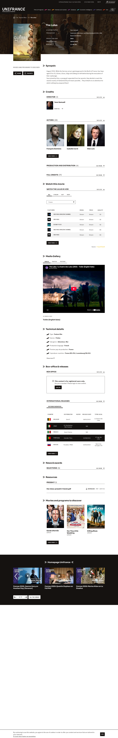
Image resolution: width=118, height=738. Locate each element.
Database (73, 9)
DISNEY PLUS (57, 224)
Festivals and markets (61, 9)
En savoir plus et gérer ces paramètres (24, 736)
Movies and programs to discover (26, 67)
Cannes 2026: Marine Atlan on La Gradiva (89, 587)
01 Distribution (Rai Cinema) (68, 426)
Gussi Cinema (68, 432)
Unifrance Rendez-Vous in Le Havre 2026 (70, 2)
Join (107, 9)
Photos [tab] (54, 261)
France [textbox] (51, 202)
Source (94, 247)
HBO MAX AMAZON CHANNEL (62, 214)
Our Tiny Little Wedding (72, 532)
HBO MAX (56, 219)
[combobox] (61, 202)
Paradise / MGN (68, 445)
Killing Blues (92, 531)
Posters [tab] (62, 261)
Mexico (55, 432)
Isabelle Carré (72, 149)
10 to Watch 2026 (89, 2)
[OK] (102, 734)
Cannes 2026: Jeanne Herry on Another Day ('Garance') (25, 587)
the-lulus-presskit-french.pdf (59, 489)
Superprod (73, 33)
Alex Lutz (91, 149)
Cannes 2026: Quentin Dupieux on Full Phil (59, 587)
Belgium (56, 419)
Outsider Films (68, 438)
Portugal (56, 438)
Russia (55, 444)
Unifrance (99, 9)
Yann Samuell (74, 30)
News (49, 9)
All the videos (34, 597)
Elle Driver (80, 33)
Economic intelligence (86, 9)
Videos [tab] (47, 261)
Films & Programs (39, 9)
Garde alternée (53, 531)
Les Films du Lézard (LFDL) (91, 33)
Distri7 (68, 419)
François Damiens (54, 149)
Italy (55, 426)
